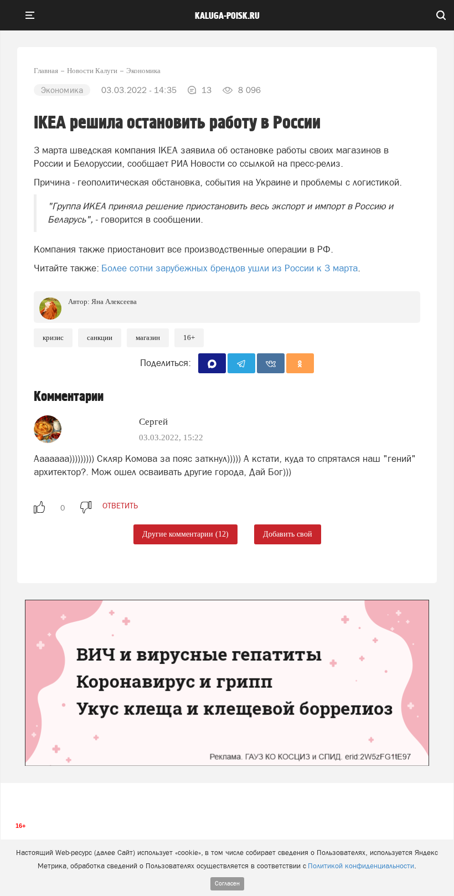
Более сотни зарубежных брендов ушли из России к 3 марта (229, 268)
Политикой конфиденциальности (361, 866)
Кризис (53, 337)
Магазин (148, 337)
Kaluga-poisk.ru (227, 16)
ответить (120, 505)
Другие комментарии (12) (185, 534)
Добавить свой (287, 534)
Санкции (99, 337)
